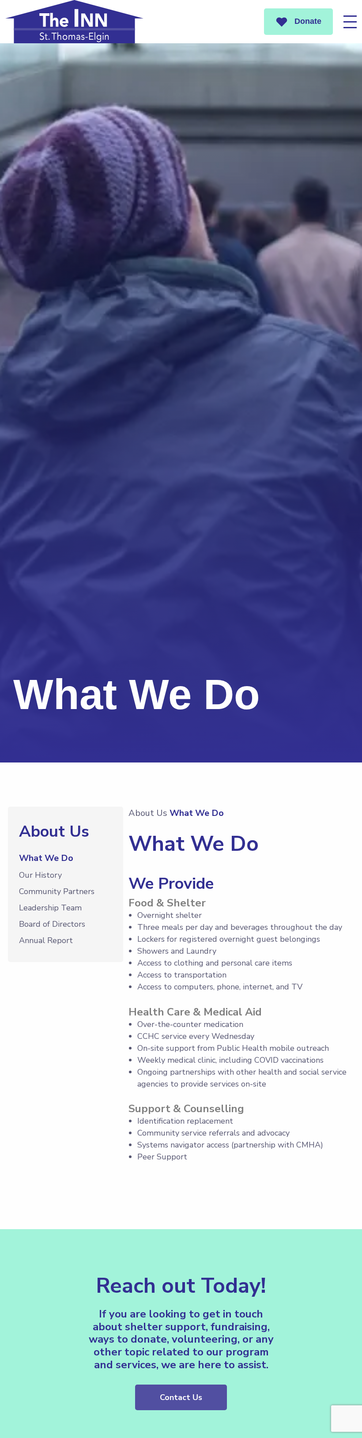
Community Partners (56, 891)
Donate (306, 21)
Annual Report (46, 940)
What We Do (46, 858)
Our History (40, 875)
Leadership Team (50, 907)
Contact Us (181, 1397)
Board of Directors (52, 924)
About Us (147, 813)
